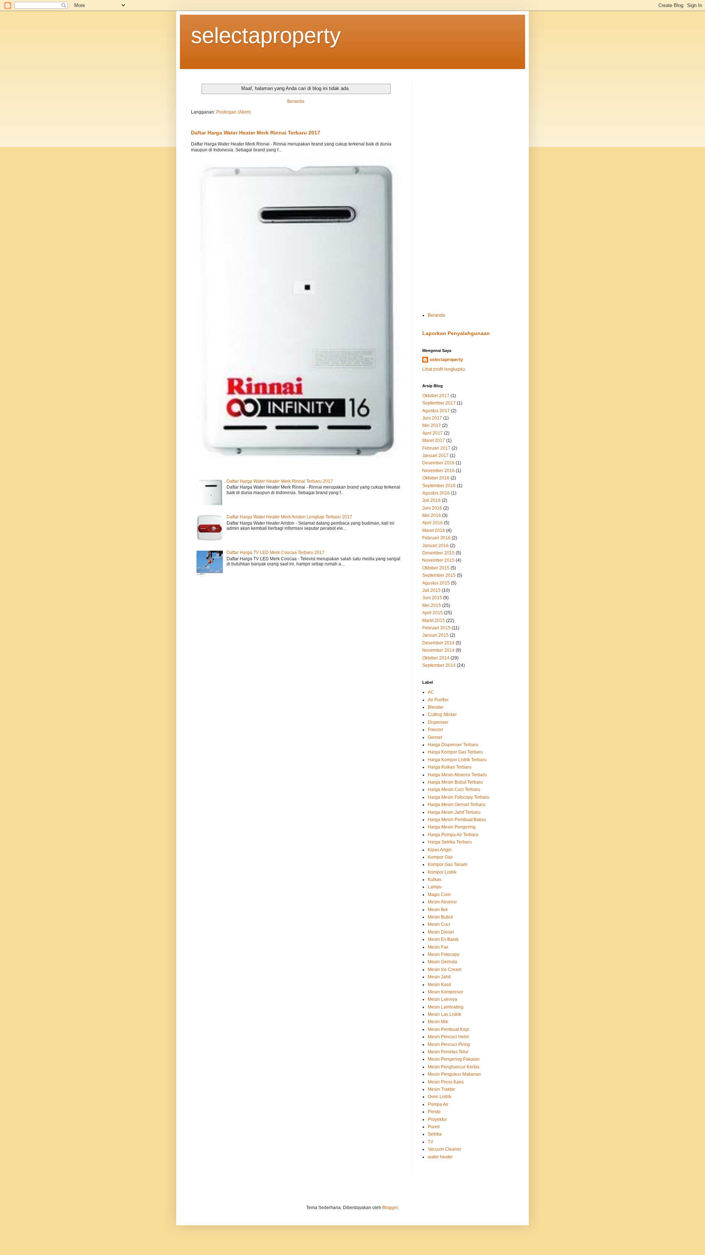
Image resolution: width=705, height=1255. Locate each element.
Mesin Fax (438, 947)
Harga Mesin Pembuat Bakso (457, 819)
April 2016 (432, 522)
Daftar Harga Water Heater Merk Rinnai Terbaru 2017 (255, 133)
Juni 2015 (432, 597)
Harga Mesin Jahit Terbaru (454, 812)
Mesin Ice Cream (445, 969)
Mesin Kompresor (445, 992)
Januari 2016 (435, 545)
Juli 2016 (431, 500)
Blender (436, 707)
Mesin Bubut (440, 917)
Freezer (435, 729)
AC (431, 692)
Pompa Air (438, 1104)
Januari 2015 (435, 635)
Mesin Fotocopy (443, 954)
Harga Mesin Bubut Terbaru (455, 782)
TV (430, 1141)
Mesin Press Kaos (446, 1082)
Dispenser (438, 722)
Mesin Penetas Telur (448, 1051)
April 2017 (432, 433)
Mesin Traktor (441, 1089)
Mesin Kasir (439, 984)
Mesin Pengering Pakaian (454, 1059)
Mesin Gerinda (442, 961)
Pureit (434, 1126)
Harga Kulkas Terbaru (449, 767)
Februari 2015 (436, 627)
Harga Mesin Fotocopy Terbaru (458, 797)
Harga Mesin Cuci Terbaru (454, 789)
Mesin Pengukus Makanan (454, 1074)
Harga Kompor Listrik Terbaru (457, 759)
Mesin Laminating (445, 1007)
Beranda (295, 101)
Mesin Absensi (442, 902)
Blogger (390, 1207)
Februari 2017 (436, 448)
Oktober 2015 (435, 568)
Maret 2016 (433, 530)
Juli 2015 (431, 590)
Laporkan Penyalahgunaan (456, 333)
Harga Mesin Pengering (452, 827)
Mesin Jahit (439, 976)
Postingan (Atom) (233, 112)
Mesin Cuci (439, 924)
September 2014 (439, 665)
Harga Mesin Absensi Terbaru (457, 774)
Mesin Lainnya (442, 999)
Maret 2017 (433, 440)
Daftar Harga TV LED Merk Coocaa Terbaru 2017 (276, 552)
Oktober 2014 (435, 658)
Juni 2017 (432, 418)
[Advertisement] (468, 190)
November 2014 (438, 650)
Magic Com (439, 894)
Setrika (435, 1134)
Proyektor (437, 1119)
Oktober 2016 (435, 478)
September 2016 (439, 485)
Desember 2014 (438, 643)
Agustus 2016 (436, 493)
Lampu (435, 886)
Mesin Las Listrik (444, 1014)
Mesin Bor (438, 909)
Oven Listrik (439, 1096)
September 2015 (439, 575)
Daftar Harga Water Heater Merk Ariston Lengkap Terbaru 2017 (289, 516)
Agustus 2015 (436, 583)
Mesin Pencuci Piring (449, 1044)
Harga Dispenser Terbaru (453, 744)
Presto (434, 1111)
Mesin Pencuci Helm (448, 1036)
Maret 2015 (433, 620)
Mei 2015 (431, 605)
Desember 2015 (438, 552)
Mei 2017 (431, 425)
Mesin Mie (438, 1021)
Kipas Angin (440, 849)
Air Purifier (438, 699)
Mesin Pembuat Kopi (448, 1029)
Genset (435, 737)
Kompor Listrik (442, 872)
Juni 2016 (432, 508)
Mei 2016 (431, 515)
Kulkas (434, 879)
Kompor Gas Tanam (447, 864)
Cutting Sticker (442, 714)
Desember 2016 (438, 462)
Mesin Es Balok (443, 939)
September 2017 (439, 403)
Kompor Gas (440, 857)
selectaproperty (266, 35)
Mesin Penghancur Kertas (454, 1066)
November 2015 (438, 560)
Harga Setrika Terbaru (450, 842)
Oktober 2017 (435, 395)
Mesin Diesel (441, 932)
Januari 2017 (435, 455)
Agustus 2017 (436, 410)
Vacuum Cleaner (444, 1149)
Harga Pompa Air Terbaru (453, 834)
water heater (440, 1156)
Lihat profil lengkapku (443, 369)
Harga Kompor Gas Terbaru (455, 752)
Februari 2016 (436, 537)
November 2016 (438, 470)
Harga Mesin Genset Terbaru (456, 804)
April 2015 (432, 612)
